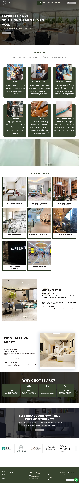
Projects (50, 2)
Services (44, 2)
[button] (41, 350)
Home (39, 2)
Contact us (57, 2)
